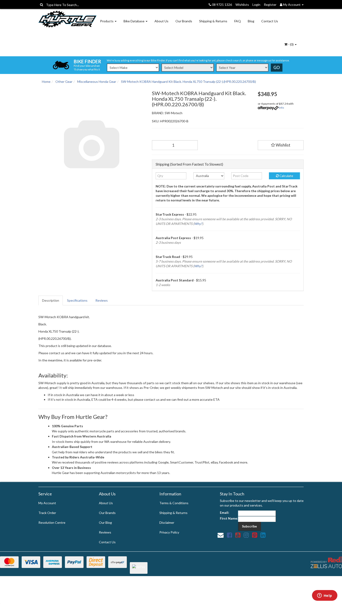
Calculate (286, 176)
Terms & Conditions (173, 503)
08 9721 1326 (221, 5)
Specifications (77, 300)
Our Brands (183, 21)
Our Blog (105, 522)
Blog (251, 21)
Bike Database (134, 21)
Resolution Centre (51, 522)
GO (276, 67)
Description (50, 300)
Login (256, 5)
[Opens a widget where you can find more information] (324, 596)
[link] (229, 535)
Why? (198, 224)
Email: (224, 512)
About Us (161, 21)
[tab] (50, 300)
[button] (281, 145)
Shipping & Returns (213, 21)
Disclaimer (166, 522)
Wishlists (242, 5)
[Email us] (221, 535)
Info (281, 107)
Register (270, 5)
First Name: (229, 518)
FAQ (237, 21)
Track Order (47, 513)
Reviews (101, 300)
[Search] (41, 4)
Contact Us (269, 21)
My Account (47, 503)
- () (290, 44)
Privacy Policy (169, 532)
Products (107, 21)
